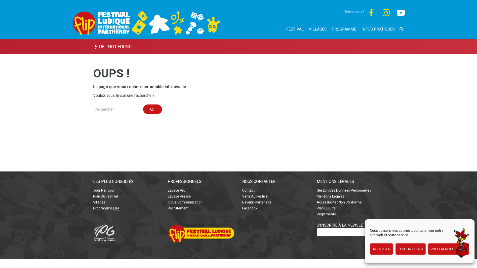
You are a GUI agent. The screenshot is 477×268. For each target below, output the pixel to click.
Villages (99, 202)
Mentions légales (330, 196)
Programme (102, 208)
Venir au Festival (255, 196)
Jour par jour (104, 190)
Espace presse (179, 196)
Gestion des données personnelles (344, 190)
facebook (249, 208)
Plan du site (326, 208)
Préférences (442, 249)
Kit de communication (185, 202)
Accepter (381, 249)
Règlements (326, 214)
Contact (248, 190)
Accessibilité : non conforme (339, 202)
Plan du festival (105, 196)
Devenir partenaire (257, 202)
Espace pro (176, 190)
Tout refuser (410, 249)
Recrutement (178, 208)
